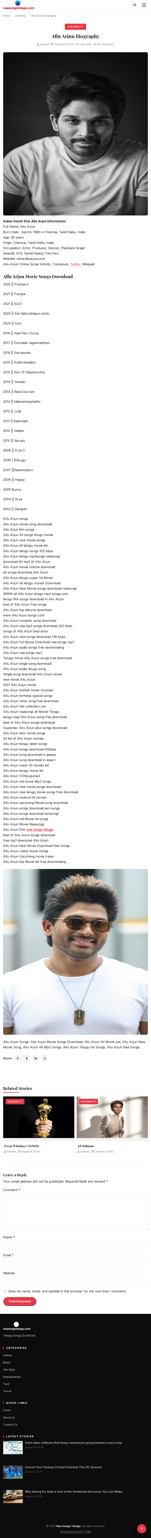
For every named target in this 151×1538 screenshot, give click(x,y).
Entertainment (12, 1377)
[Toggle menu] (144, 5)
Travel (7, 1391)
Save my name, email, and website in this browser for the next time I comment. (67, 1291)
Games (7, 1355)
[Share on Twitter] (17, 1058)
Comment (11, 1190)
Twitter (75, 264)
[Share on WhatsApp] (45, 1058)
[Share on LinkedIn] (36, 1058)
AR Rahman (85, 1146)
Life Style (9, 1369)
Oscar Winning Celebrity (21, 1146)
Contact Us (10, 1424)
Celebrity (20, 15)
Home (6, 15)
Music (7, 1362)
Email (8, 1255)
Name (9, 1237)
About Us (9, 1417)
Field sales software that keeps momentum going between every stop (73, 1442)
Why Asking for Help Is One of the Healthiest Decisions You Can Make (73, 1491)
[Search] (135, 5)
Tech (6, 1384)
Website (9, 1273)
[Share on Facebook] (26, 1058)
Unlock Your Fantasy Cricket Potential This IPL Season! (63, 1467)
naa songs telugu (39, 829)
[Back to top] (141, 1528)
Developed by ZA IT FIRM (75, 1531)
